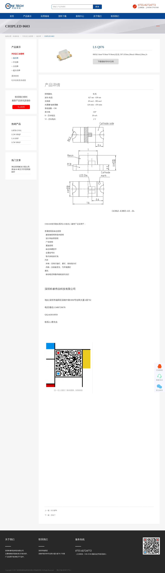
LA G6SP (15, 138)
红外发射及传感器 (18, 80)
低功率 (38, 36)
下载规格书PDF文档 (106, 62)
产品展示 (27, 16)
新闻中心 (80, 16)
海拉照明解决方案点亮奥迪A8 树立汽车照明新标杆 (20, 169)
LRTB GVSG (16, 130)
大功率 (15, 66)
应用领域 (45, 16)
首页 (12, 16)
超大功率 (16, 70)
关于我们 (97, 16)
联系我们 (115, 16)
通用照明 (15, 76)
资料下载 (62, 16)
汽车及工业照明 (27, 36)
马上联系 (21, 107)
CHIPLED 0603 (17, 26)
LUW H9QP (16, 134)
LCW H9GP (15, 142)
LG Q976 (54, 510)
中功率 (15, 62)
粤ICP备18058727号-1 (64, 570)
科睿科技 (16, 36)
